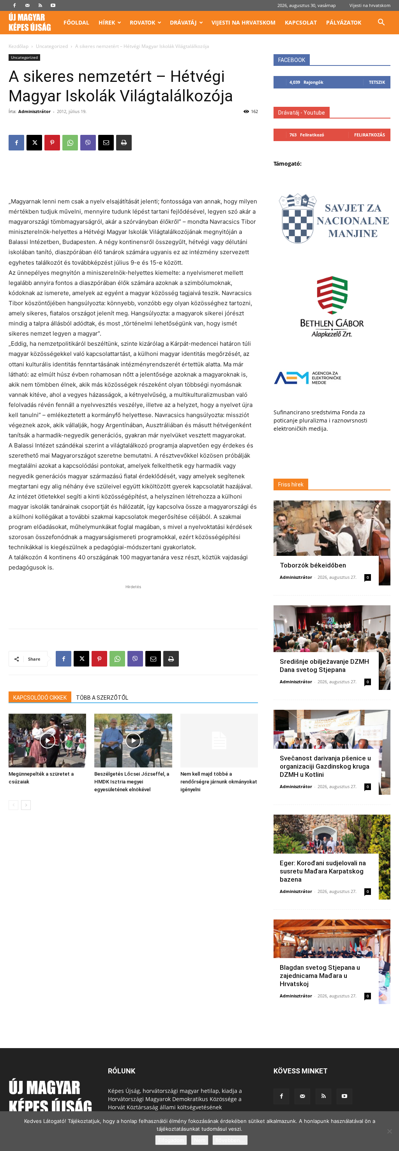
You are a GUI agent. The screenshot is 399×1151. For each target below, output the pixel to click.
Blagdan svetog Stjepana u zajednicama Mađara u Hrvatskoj (320, 976)
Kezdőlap (18, 46)
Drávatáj (183, 22)
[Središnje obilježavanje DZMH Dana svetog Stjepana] (332, 647)
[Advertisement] (133, 176)
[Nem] (389, 1131)
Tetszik (377, 82)
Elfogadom (171, 1140)
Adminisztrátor (34, 111)
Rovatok (142, 22)
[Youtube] (53, 5)
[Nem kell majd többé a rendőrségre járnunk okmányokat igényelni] (219, 740)
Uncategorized (52, 46)
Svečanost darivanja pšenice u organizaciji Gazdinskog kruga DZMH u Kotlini (325, 766)
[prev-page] (13, 805)
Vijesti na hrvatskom (370, 5)
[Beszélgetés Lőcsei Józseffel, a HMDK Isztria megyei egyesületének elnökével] (133, 740)
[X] (34, 142)
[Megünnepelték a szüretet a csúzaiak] (47, 740)
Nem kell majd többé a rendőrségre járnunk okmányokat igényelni (218, 781)
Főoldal (76, 22)
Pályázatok (343, 22)
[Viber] (88, 142)
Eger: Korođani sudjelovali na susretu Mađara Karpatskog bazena (323, 871)
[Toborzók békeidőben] (332, 542)
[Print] (124, 142)
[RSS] (40, 5)
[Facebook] (14, 5)
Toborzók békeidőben (313, 565)
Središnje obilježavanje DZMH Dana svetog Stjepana (324, 666)
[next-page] (26, 805)
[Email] (106, 142)
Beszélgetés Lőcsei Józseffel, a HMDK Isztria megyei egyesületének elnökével (131, 781)
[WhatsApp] (70, 142)
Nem (199, 1140)
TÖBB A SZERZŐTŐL (102, 698)
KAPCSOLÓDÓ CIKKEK (40, 698)
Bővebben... (230, 1140)
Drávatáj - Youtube (301, 113)
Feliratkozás (369, 135)
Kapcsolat (301, 22)
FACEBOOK (291, 60)
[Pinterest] (52, 142)
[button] (381, 23)
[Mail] (27, 5)
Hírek (107, 22)
